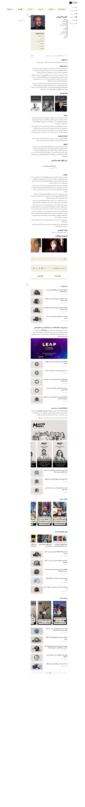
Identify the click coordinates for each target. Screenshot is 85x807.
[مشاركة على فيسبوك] (42, 268)
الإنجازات (41, 48)
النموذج (40, 418)
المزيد (50, 673)
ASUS (40, 9)
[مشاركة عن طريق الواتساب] (36, 268)
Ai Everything (61, 9)
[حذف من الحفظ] (32, 56)
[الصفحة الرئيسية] (73, 2)
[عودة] (27, 15)
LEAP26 (51, 9)
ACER (29, 9)
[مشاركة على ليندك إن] (34, 268)
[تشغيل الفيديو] (54, 245)
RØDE (19, 9)
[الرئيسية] (66, 56)
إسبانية (64, 29)
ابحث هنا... (20, 20)
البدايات (41, 38)
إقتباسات (41, 46)
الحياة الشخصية (40, 41)
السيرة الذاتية (40, 36)
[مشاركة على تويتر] (39, 268)
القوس (65, 37)
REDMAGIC (8, 9)
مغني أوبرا (64, 21)
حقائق (42, 43)
